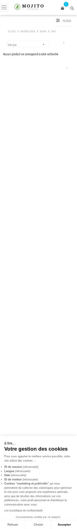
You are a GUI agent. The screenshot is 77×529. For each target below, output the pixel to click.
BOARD (43, 31)
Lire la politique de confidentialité (23, 510)
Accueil (12, 31)
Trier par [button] (12, 45)
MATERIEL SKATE (27, 31)
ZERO (53, 31)
